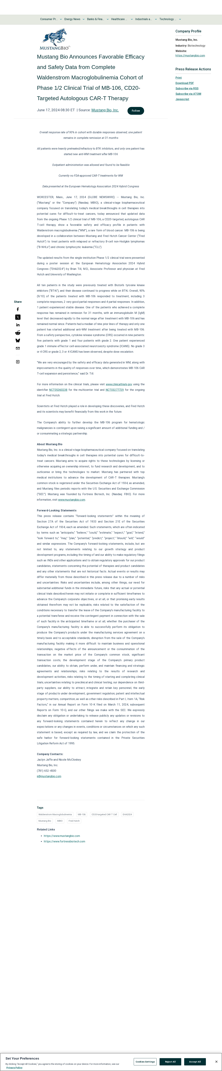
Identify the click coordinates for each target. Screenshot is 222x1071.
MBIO (60, 821)
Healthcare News (120, 19)
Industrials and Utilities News (144, 19)
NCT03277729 (115, 389)
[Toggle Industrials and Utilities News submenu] (156, 19)
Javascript (182, 99)
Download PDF (185, 83)
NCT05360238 (58, 389)
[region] (111, 1062)
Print (179, 77)
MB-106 (82, 814)
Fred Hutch (74, 821)
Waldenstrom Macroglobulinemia (55, 814)
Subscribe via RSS (187, 88)
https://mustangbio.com (190, 55)
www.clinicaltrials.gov (119, 384)
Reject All (170, 1061)
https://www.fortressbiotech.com (64, 841)
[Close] (216, 1061)
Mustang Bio (45, 821)
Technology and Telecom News (168, 19)
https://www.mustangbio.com (62, 836)
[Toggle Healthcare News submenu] (132, 19)
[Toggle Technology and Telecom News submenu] (180, 19)
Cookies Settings (145, 1061)
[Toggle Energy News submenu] (83, 19)
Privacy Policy (14, 1067)
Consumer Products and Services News (49, 19)
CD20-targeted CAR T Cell (104, 814)
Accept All (195, 1061)
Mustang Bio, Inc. (105, 110)
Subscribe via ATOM (188, 93)
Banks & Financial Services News (95, 19)
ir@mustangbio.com (49, 776)
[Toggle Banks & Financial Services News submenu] (107, 19)
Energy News (72, 19)
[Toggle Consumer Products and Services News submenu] (61, 19)
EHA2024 (127, 814)
